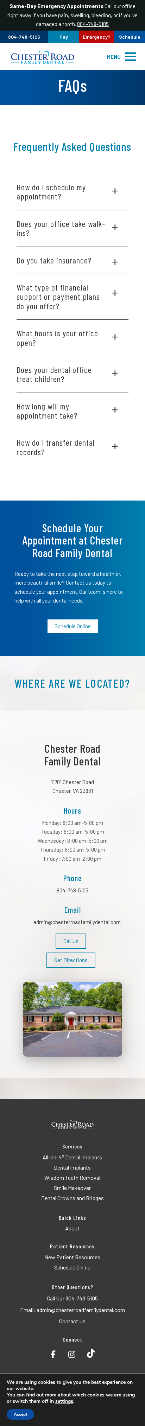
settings (64, 1401)
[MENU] (131, 57)
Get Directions (71, 960)
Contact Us (72, 1321)
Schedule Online (73, 626)
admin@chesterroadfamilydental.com (77, 922)
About (72, 1228)
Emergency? (97, 37)
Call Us (70, 941)
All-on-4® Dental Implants (72, 1157)
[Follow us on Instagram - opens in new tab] (71, 1353)
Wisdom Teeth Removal (72, 1177)
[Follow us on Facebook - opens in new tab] (53, 1353)
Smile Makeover (72, 1187)
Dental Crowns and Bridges (72, 1198)
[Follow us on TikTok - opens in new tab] (91, 1353)
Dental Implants (72, 1167)
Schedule (129, 37)
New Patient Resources (72, 1257)
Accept (20, 1414)
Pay (63, 37)
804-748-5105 (93, 24)
